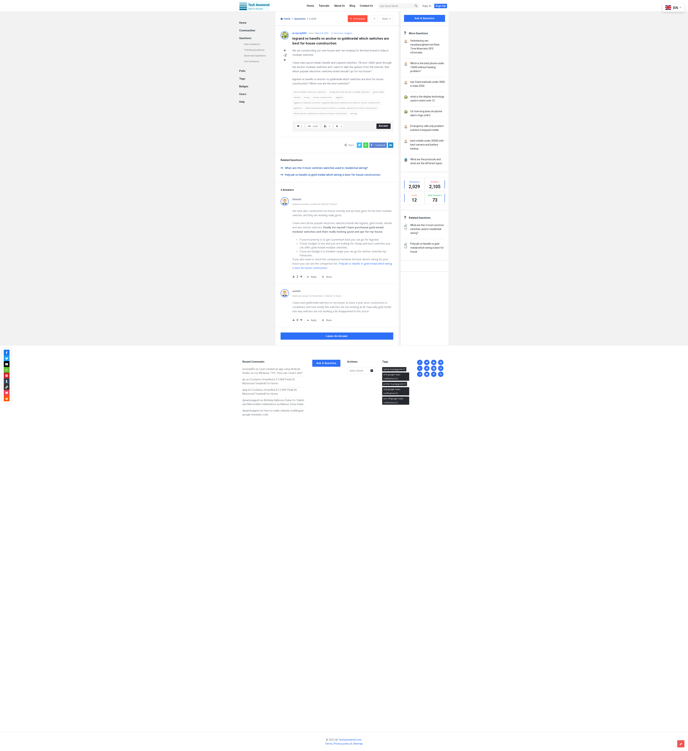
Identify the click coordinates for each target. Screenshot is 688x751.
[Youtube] (419, 368)
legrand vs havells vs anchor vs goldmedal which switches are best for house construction (337, 102)
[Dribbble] (440, 362)
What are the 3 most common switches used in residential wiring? (326, 168)
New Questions (252, 44)
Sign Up (441, 5)
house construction (322, 97)
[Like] (285, 50)
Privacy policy (342, 743)
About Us (339, 5)
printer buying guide (394, 383)
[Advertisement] (273, 571)
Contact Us (366, 5)
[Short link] (6, 387)
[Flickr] (440, 368)
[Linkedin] (433, 362)
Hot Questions (251, 61)
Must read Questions (255, 55)
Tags (242, 78)
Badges (243, 86)
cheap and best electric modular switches (349, 92)
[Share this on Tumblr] (6, 381)
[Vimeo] (426, 368)
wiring (354, 113)
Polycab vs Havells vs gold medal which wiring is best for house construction (332, 174)
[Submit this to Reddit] (6, 398)
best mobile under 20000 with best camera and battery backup (427, 144)
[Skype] (433, 368)
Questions (245, 38)
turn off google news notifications (393, 400)
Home (310, 5)
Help (242, 101)
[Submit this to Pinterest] (6, 375)
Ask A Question (424, 18)
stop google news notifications (391, 391)
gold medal (378, 92)
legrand (339, 97)
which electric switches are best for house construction (320, 113)
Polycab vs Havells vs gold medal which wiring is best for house (427, 247)
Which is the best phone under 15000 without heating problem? (427, 67)
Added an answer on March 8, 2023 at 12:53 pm (314, 204)
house (307, 97)
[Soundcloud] (419, 374)
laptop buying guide (394, 369)
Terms (329, 743)
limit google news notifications (391, 376)
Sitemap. (358, 743)
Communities (247, 30)
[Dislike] (285, 60)
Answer (383, 125)
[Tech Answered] (257, 6)
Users (242, 94)
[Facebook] (419, 362)
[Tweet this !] (6, 358)
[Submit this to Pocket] (6, 393)
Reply (313, 276)
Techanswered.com (350, 739)
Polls (242, 71)
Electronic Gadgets (343, 33)
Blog (352, 5)
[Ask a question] (680, 743)
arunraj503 (248, 369)
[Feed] (440, 374)
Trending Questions (254, 50)
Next (385, 18)
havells (297, 97)
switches (298, 108)
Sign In (426, 5)
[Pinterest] (433, 374)
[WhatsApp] (6, 370)
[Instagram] (426, 374)
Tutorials (324, 5)
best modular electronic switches (310, 92)
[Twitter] (426, 362)
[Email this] (6, 364)
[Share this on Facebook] (6, 352)
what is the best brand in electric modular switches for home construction (341, 108)
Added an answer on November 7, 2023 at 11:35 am (316, 295)
